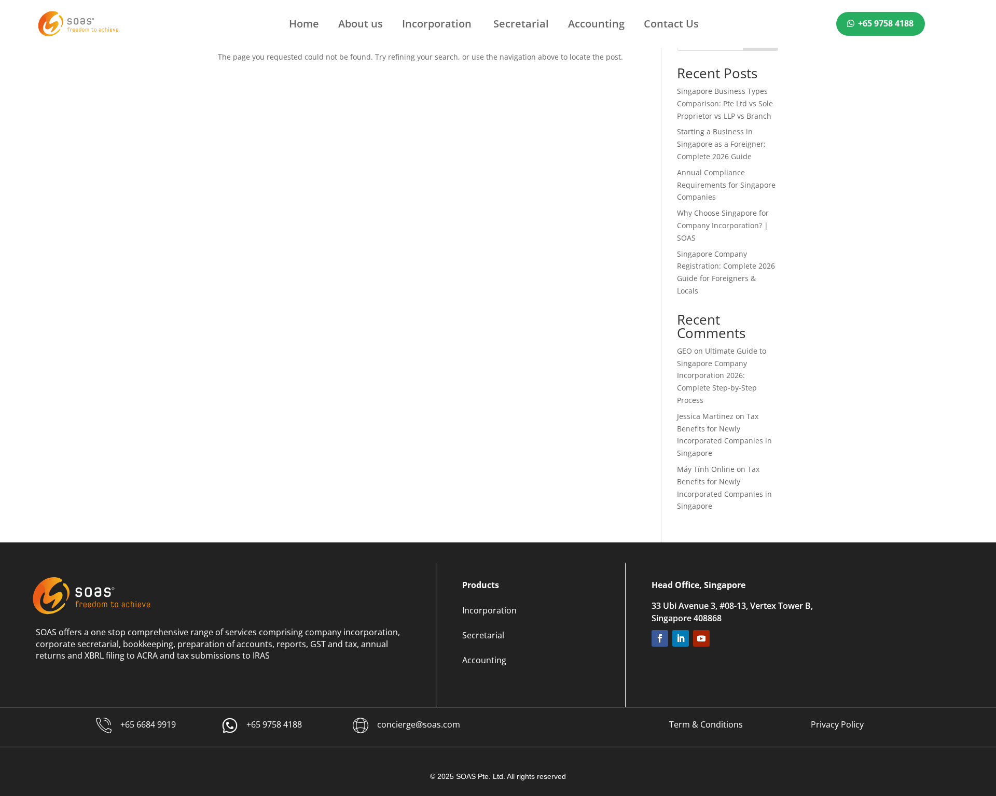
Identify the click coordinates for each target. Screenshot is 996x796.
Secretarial (521, 25)
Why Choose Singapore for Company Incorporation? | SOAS (723, 225)
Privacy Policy (837, 724)
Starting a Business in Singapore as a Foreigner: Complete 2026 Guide (721, 144)
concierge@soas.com (418, 724)
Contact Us (671, 25)
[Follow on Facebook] (660, 638)
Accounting (596, 25)
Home (304, 25)
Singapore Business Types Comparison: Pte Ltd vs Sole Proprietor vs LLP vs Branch (725, 103)
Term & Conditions (706, 724)
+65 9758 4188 (886, 23)
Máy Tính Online (706, 469)
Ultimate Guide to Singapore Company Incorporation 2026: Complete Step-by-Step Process (721, 375)
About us (360, 25)
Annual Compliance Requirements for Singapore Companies (726, 184)
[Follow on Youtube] (701, 638)
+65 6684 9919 (148, 724)
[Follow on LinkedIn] (680, 638)
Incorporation (438, 25)
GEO (684, 351)
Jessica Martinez (705, 416)
